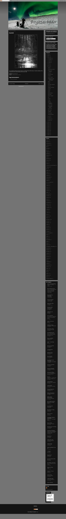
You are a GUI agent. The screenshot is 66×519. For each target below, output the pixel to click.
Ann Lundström (50, 315)
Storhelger (48, 251)
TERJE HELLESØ (50, 478)
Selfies (49, 90)
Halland (47, 180)
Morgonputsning (50, 114)
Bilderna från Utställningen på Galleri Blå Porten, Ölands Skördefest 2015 (51, 432)
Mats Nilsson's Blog (50, 409)
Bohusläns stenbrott (51, 84)
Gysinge (47, 178)
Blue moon (49, 459)
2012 (48, 130)
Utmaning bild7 (49, 427)
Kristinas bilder (50, 307)
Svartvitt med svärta (51, 69)
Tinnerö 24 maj (49, 444)
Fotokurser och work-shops (50, 165)
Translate (53, 39)
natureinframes (50, 381)
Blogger (37, 511)
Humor (47, 187)
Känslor (47, 204)
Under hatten (49, 474)
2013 (48, 129)
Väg (47, 271)
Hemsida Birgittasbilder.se (50, 33)
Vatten (47, 268)
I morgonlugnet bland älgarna (51, 361)
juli (48, 63)
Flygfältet (49, 111)
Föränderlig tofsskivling (50, 369)
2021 (48, 54)
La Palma (47, 205)
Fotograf (49, 75)
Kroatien (47, 200)
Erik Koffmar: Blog (50, 328)
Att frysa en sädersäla (50, 398)
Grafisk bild (48, 177)
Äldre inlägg (41, 83)
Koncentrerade (50, 74)
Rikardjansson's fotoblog (51, 426)
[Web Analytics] (36, 509)
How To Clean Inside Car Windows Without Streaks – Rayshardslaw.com (51, 334)
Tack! (48, 468)
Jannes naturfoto (50, 299)
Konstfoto (47, 195)
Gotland (47, 175)
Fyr (46, 168)
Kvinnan (49, 101)
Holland (47, 185)
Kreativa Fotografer (50, 368)
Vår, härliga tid (49, 346)
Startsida (26, 83)
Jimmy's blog (49, 443)
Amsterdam (48, 143)
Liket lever (48, 414)
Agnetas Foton (50, 352)
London (47, 212)
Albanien (47, 141)
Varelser (47, 266)
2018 (48, 122)
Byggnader (48, 155)
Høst (48, 342)
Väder (47, 270)
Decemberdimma (49, 353)
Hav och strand (48, 182)
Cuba (47, 156)
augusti (49, 62)
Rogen (47, 234)
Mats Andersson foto (51, 288)
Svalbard (47, 253)
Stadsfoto (47, 249)
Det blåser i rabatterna (50, 103)
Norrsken (47, 226)
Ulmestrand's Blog (50, 372)
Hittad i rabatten (50, 95)
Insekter (47, 190)
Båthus (49, 81)
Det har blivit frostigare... (51, 423)
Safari (47, 236)
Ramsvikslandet (48, 232)
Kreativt (47, 197)
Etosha (47, 163)
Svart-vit (19, 74)
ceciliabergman (50, 349)
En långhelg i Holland (50, 107)
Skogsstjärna (49, 406)
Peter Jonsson (49, 413)
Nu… (48, 448)
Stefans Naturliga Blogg (51, 283)
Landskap (13, 74)
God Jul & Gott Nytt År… (51, 479)
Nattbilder (47, 222)
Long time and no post (50, 329)
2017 (48, 123)
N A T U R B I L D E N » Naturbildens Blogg (51, 402)
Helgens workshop (51, 87)
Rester (49, 83)
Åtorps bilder (49, 422)
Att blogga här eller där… (51, 393)
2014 (48, 127)
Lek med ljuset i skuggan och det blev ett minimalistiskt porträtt (51, 317)
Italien (47, 192)
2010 (48, 133)
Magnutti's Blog (50, 467)
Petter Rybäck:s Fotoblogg (50, 295)
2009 (48, 134)
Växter (47, 273)
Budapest (47, 153)
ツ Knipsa (49, 451)
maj (49, 66)
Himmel (47, 183)
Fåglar (47, 170)
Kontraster (48, 312)
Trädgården (48, 261)
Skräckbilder (48, 239)
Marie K (48, 376)
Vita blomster (49, 365)
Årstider (47, 275)
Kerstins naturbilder (50, 364)
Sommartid (49, 304)
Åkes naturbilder (50, 338)
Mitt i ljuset (50, 110)
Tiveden (47, 258)
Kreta (47, 199)
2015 (48, 126)
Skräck (49, 67)
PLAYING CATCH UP (50, 440)
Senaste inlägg (12, 83)
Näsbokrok (48, 227)
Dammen (47, 158)
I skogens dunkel (49, 300)
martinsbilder (49, 385)
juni (49, 65)
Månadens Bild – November (51, 382)
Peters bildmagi (50, 482)
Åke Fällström (49, 356)
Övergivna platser (49, 278)
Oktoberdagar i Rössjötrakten (51, 325)
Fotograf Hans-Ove (50, 389)
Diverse (47, 160)
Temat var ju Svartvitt (50, 71)
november (50, 59)
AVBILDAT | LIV (50, 311)
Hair (48, 97)
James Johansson (50, 321)
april (49, 116)
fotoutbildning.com (50, 332)
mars (49, 117)
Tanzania (47, 256)
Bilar (47, 146)
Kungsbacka (48, 202)
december (50, 58)
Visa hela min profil (49, 489)
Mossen (16, 74)
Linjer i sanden (50, 77)
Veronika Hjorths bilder (51, 458)
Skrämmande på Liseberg (51, 386)
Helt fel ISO (50, 108)
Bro (46, 150)
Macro (47, 214)
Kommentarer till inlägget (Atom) (28, 86)
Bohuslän (47, 148)
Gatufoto (47, 173)
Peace (49, 91)
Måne (47, 217)
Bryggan (47, 151)
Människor (49, 94)
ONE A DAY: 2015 (50, 439)
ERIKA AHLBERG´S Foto (51, 447)
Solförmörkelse (49, 296)
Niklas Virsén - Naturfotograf (49, 397)
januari (49, 120)
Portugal (47, 231)
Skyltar (47, 241)
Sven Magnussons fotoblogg (50, 360)
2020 (48, 55)
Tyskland (47, 263)
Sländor (47, 244)
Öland (47, 276)
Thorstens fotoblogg (51, 430)
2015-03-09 (49, 455)
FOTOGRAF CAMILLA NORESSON (51, 418)
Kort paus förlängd (50, 475)
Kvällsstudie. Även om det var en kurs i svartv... (51, 79)
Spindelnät (48, 248)
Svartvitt (49, 88)
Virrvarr (49, 98)
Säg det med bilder (50, 345)
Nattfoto (47, 224)
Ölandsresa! (49, 410)
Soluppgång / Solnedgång (50, 246)
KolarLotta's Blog (50, 303)
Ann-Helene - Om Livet (51, 462)
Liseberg (47, 209)
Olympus (47, 229)
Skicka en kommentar (13, 79)
